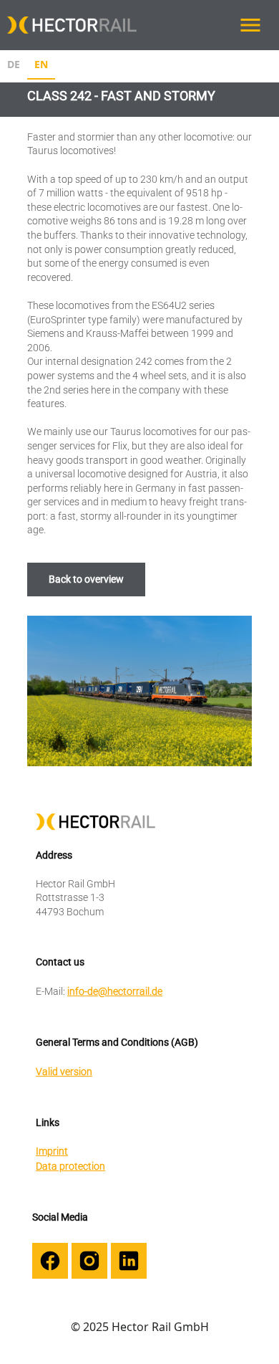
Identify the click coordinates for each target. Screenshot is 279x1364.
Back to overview (86, 579)
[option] (13, 66)
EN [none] (41, 64)
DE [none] (13, 64)
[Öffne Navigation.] (250, 25)
